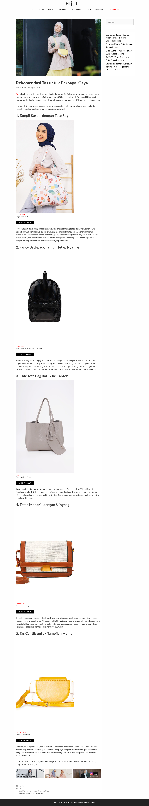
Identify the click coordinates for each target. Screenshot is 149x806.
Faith (89, 9)
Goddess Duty (21, 604)
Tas (17, 94)
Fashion (41, 9)
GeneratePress (89, 802)
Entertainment (76, 9)
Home (31, 9)
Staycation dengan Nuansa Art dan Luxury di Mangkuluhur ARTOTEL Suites (119, 67)
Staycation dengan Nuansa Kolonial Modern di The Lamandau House (117, 38)
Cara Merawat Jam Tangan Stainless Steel (34, 791)
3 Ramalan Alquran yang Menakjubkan (32, 793)
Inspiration (62, 9)
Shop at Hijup (115, 9)
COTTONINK (20, 214)
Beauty (51, 9)
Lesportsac (20, 346)
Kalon (18, 475)
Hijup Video (99, 9)
